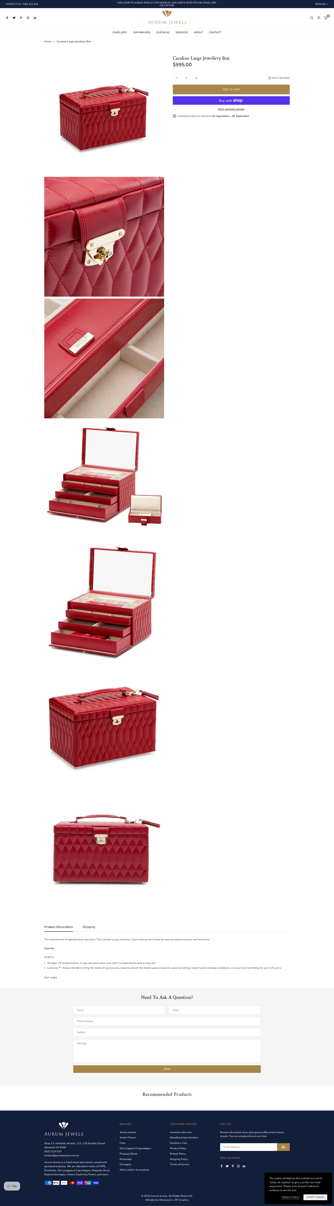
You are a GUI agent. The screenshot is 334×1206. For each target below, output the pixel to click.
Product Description (58, 927)
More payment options (231, 109)
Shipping (89, 927)
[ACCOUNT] (318, 18)
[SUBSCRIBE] (283, 1147)
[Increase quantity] (196, 78)
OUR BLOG (163, 32)
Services (182, 32)
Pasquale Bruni (128, 1154)
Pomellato (126, 1159)
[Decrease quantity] (177, 78)
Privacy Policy (178, 1148)
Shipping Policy (179, 1159)
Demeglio (125, 1164)
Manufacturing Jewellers (184, 1137)
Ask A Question (280, 78)
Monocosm (165, 1200)
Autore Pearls (128, 1137)
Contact (215, 32)
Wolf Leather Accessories (134, 1170)
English (320, 4)
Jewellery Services (181, 1132)
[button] (325, 18)
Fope (122, 1143)
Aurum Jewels (128, 1132)
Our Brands (142, 32)
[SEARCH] (311, 18)
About (198, 32)
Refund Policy (178, 1154)
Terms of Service (179, 1164)
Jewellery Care (178, 1143)
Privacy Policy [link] (291, 1197)
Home (47, 41)
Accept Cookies (315, 1197)
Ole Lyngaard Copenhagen (135, 1148)
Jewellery (119, 32)
